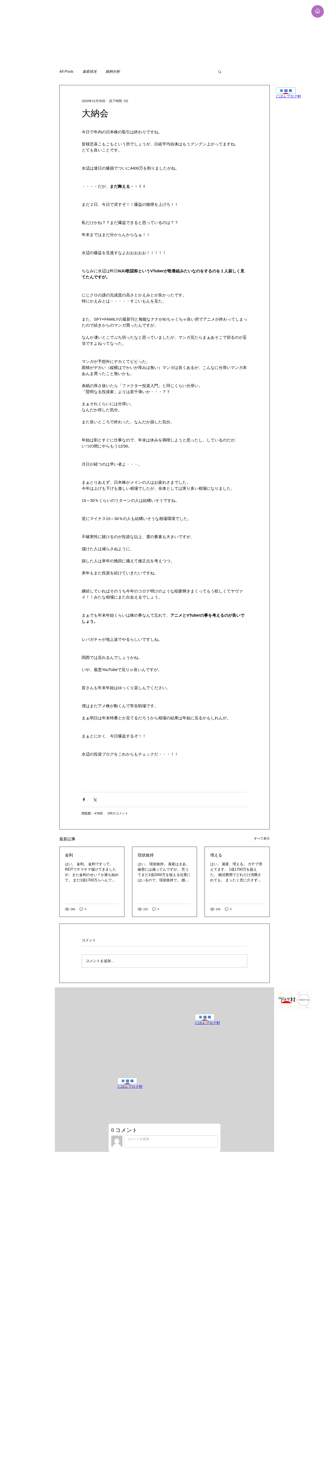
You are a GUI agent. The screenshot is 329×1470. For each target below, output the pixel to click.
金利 (69, 855)
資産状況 (89, 71)
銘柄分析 (113, 71)
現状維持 (146, 855)
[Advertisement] (134, 31)
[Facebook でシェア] (84, 799)
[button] (220, 71)
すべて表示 (262, 838)
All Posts (66, 71)
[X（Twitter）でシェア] (95, 799)
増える (216, 855)
